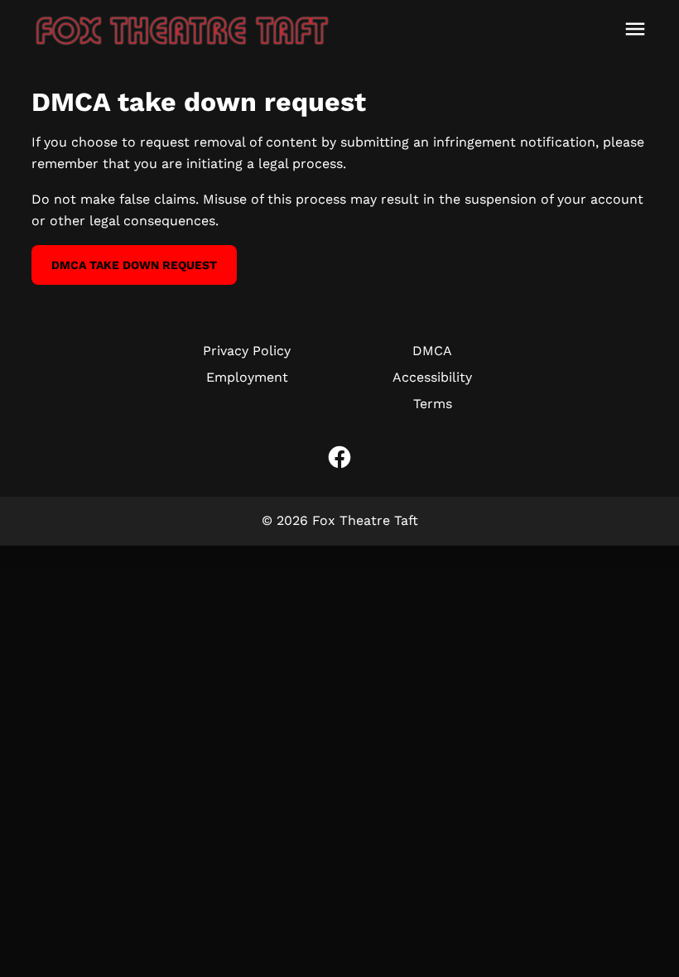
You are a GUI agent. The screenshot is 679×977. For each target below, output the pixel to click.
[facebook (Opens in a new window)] (339, 457)
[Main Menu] (635, 29)
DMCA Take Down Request (134, 265)
